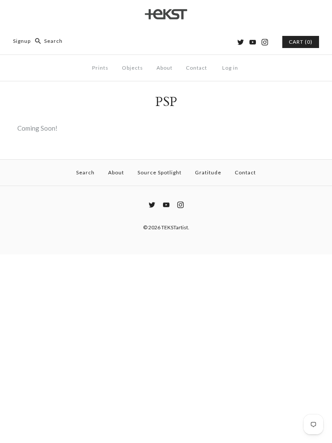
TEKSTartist (174, 227)
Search (85, 172)
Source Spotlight (159, 172)
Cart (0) (301, 42)
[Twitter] (240, 42)
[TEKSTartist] (166, 14)
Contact (196, 67)
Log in (230, 67)
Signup (22, 41)
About (164, 67)
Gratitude (208, 172)
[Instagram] (265, 42)
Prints (100, 67)
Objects (132, 67)
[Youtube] (252, 42)
